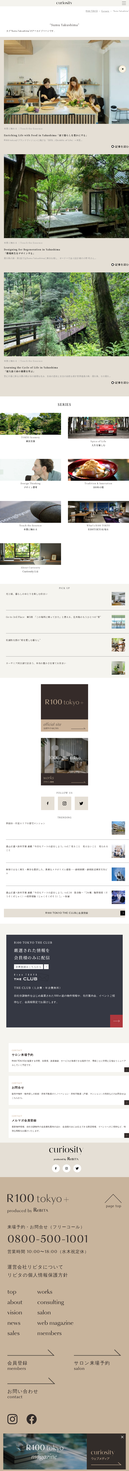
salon (44, 1313)
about (14, 1302)
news (13, 1323)
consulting (50, 1302)
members (49, 1333)
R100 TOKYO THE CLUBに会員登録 (66, 913)
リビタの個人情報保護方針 (37, 1275)
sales (13, 1333)
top (11, 1292)
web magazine (55, 1323)
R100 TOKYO (92, 11)
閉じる (122, 1437)
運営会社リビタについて (35, 1267)
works (44, 1292)
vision (14, 1313)
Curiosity (105, 11)
